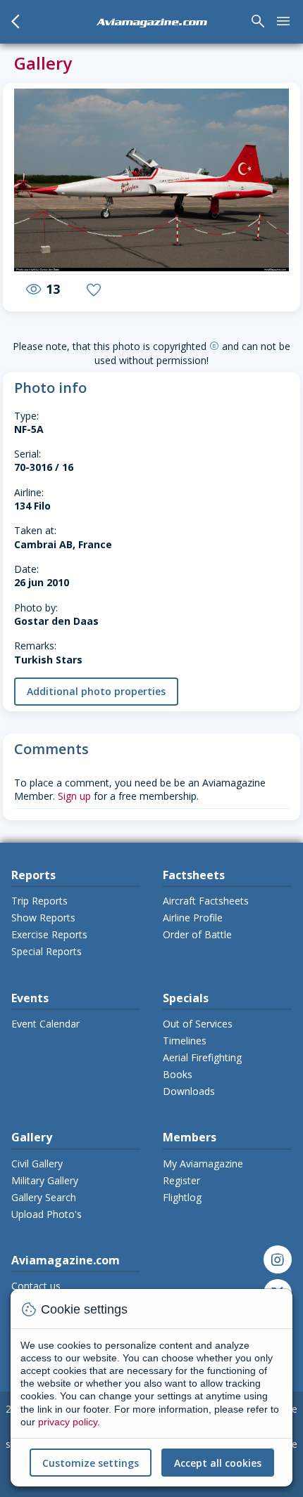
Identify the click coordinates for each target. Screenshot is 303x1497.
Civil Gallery (37, 1163)
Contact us (36, 1285)
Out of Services (198, 1023)
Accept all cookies (217, 1463)
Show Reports (43, 917)
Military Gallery (44, 1180)
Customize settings (90, 1463)
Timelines (184, 1040)
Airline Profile (193, 917)
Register (181, 1180)
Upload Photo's (46, 1214)
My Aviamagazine (203, 1163)
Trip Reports (39, 900)
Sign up (74, 796)
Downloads (189, 1091)
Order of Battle (197, 934)
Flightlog (182, 1197)
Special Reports (46, 951)
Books (177, 1074)
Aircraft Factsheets (206, 900)
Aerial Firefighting (202, 1057)
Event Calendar (45, 1023)
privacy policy (67, 1421)
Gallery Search (43, 1197)
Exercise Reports (49, 934)
